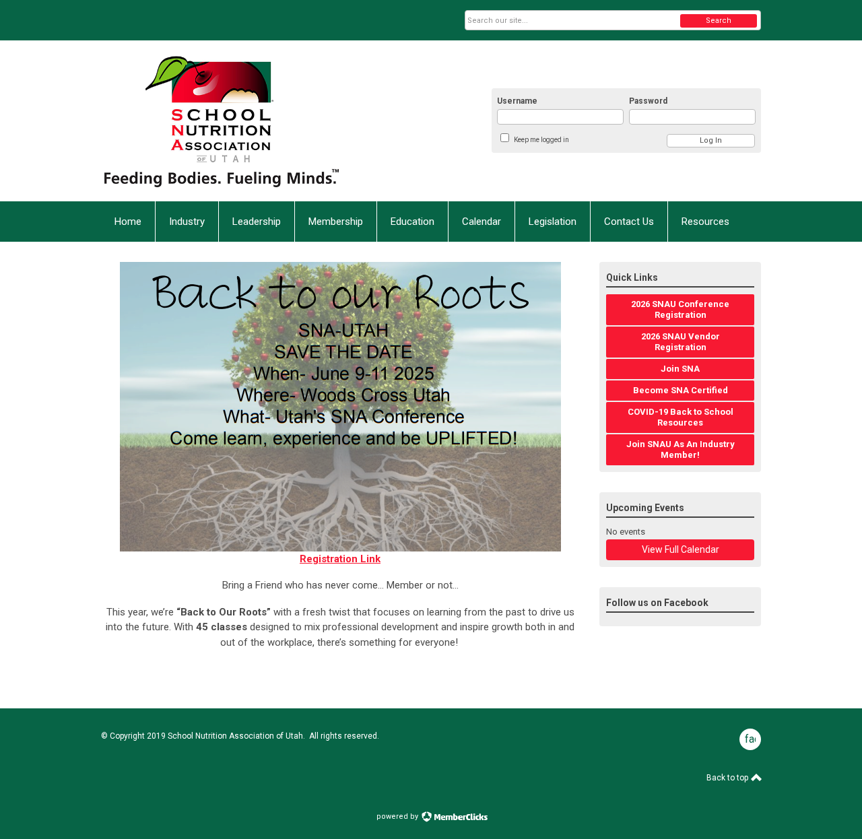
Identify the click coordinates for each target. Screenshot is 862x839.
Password (648, 101)
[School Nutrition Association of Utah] (233, 121)
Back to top (728, 777)
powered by (398, 816)
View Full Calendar (680, 549)
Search (718, 20)
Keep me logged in (541, 139)
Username (517, 101)
